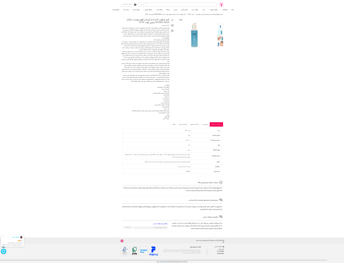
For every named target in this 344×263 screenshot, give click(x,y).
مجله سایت (159, 10)
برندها (168, 10)
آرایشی (175, 10)
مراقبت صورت (214, 10)
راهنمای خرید (115, 10)
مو (204, 10)
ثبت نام (125, 4)
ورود (130, 4)
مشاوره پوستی (148, 10)
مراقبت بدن (195, 10)
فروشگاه (225, 10)
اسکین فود (216, 188)
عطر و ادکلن (184, 10)
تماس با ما (126, 10)
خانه (232, 10)
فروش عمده (136, 10)
